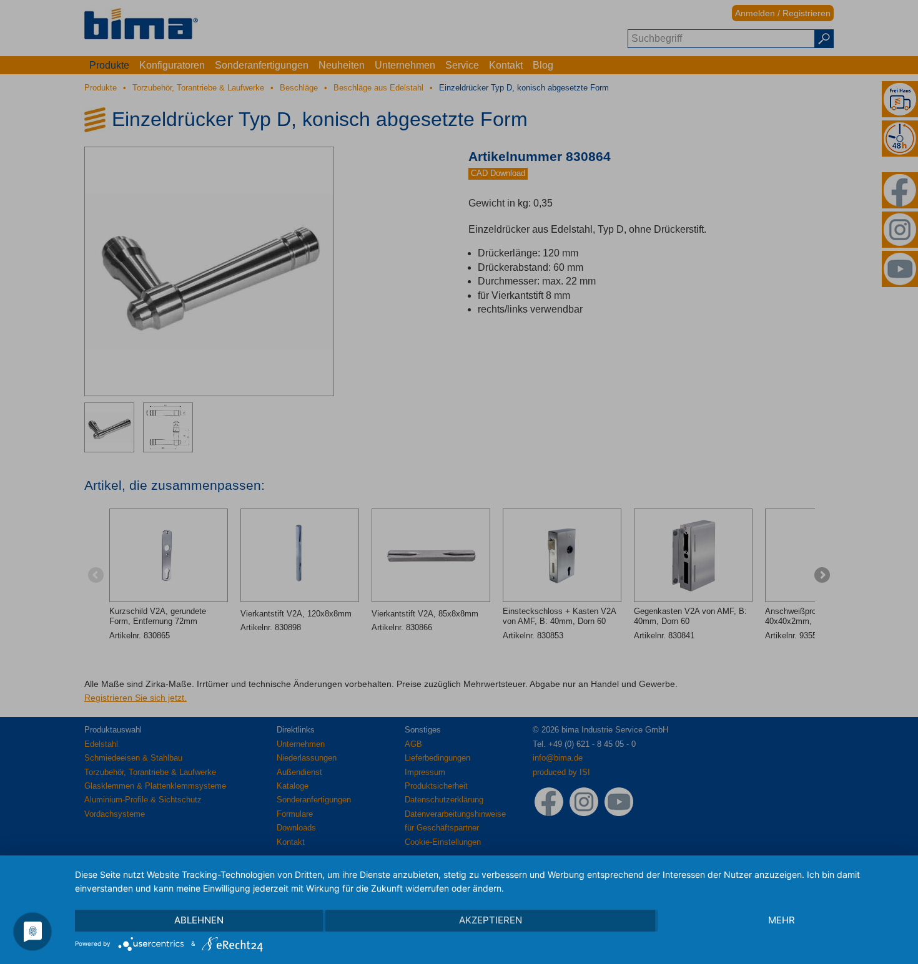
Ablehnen (199, 920)
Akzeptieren (490, 920)
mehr (781, 920)
